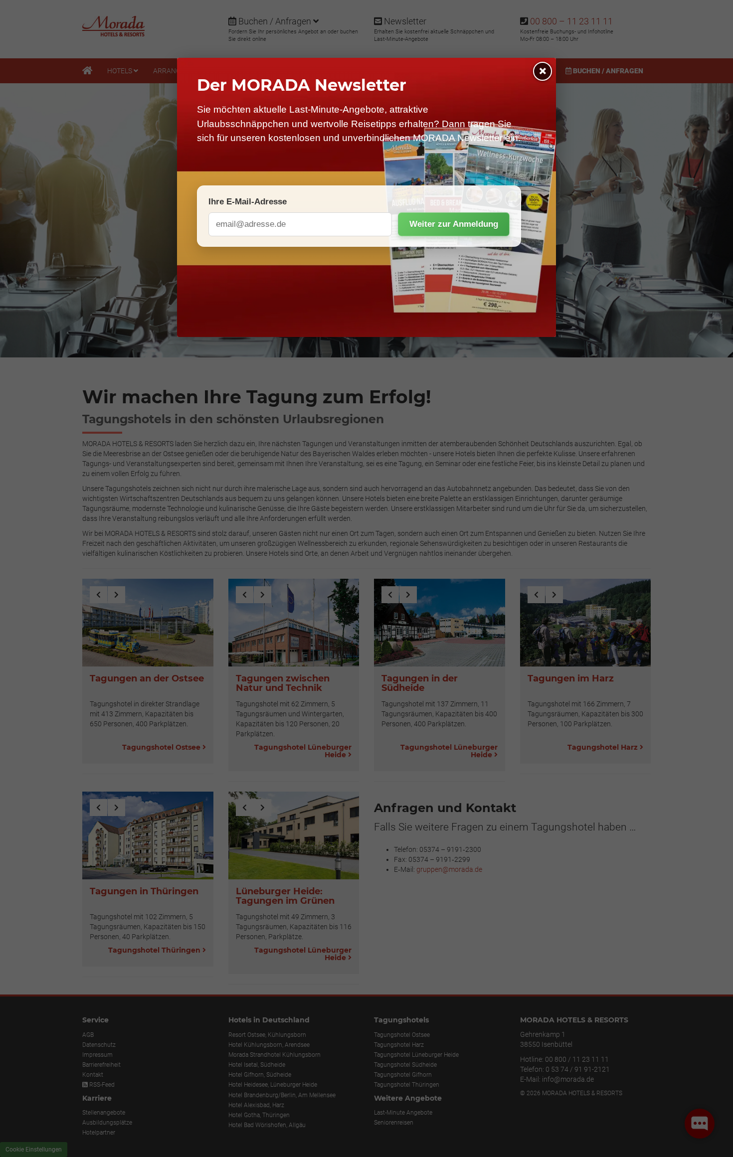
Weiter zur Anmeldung (453, 224)
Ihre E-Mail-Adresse (247, 201)
